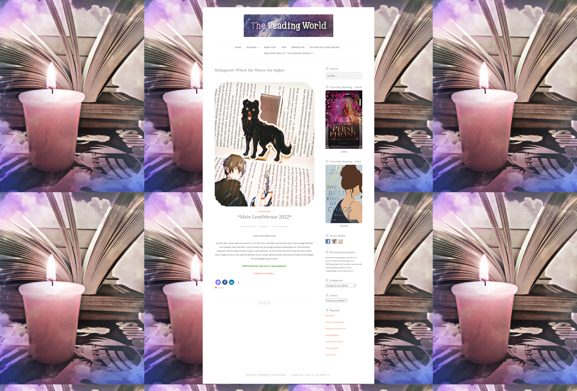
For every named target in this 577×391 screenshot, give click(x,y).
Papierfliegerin (332, 335)
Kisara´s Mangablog (334, 322)
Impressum (297, 47)
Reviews (251, 47)
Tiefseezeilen (331, 348)
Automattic (322, 375)
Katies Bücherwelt (334, 341)
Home (238, 47)
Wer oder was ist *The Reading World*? (288, 53)
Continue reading (264, 273)
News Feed (270, 47)
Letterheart (331, 354)
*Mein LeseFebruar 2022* (265, 217)
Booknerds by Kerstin (335, 328)
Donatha (263, 226)
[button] (218, 282)
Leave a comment (279, 226)
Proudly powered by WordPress (266, 375)
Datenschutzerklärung (325, 47)
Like (221, 287)
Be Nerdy (329, 315)
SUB (284, 47)
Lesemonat (264, 211)
